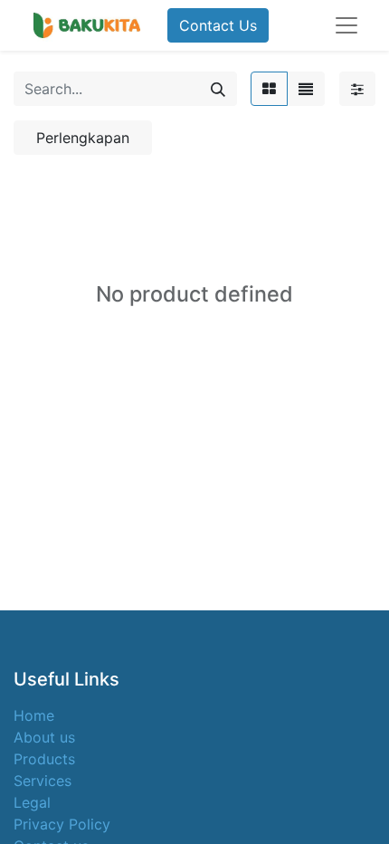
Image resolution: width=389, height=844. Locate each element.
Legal (32, 802)
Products (44, 759)
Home (34, 715)
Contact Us (218, 25)
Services (42, 781)
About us (44, 737)
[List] (306, 89)
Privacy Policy (62, 824)
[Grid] (269, 89)
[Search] (218, 89)
